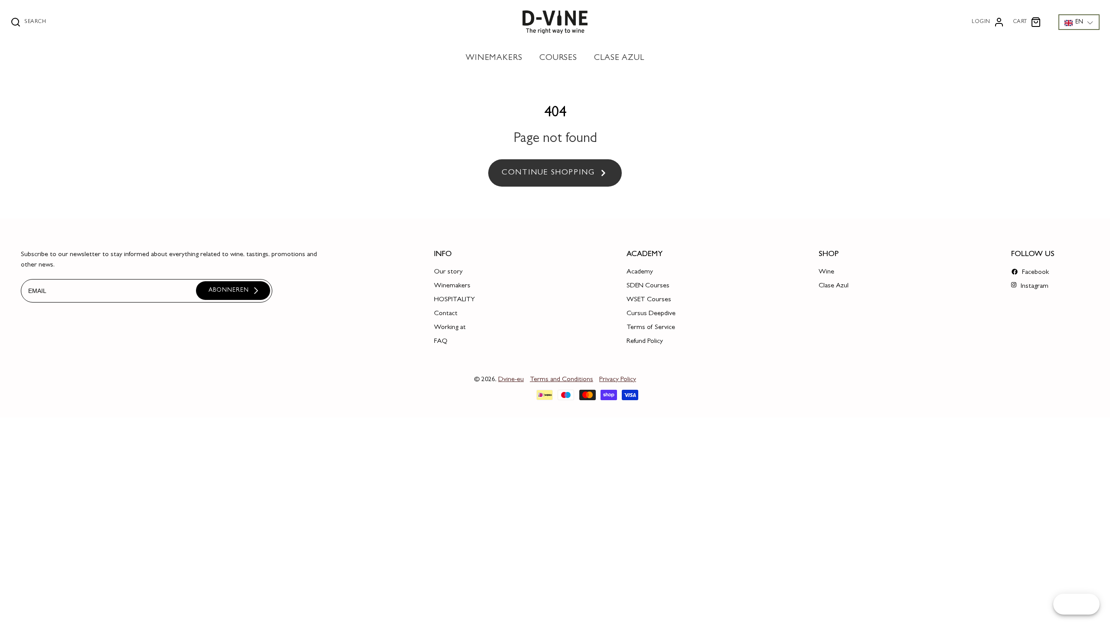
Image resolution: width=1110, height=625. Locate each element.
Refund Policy (645, 341)
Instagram (1033, 286)
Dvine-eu (511, 379)
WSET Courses (649, 299)
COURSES (558, 58)
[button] (1079, 22)
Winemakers (452, 286)
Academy (640, 272)
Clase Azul (834, 286)
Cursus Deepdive (651, 313)
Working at (450, 327)
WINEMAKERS (494, 58)
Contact (445, 313)
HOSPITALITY (454, 299)
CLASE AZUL (619, 58)
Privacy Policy (617, 379)
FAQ (440, 341)
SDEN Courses (648, 286)
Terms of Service (651, 327)
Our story (448, 272)
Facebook (1034, 272)
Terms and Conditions (561, 379)
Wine (826, 272)
